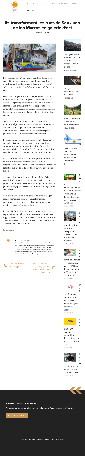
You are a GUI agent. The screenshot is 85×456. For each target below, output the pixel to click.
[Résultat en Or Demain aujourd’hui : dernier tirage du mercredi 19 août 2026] (70, 323)
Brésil (40, 4)
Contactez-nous (17, 415)
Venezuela (62, 4)
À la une (30, 4)
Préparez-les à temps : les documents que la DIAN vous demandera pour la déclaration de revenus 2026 (72, 263)
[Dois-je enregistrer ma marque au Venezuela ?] (72, 83)
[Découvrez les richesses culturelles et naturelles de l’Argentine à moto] (72, 143)
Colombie (50, 4)
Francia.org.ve (30, 439)
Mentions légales (43, 439)
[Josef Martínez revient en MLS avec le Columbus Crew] (70, 360)
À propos (74, 4)
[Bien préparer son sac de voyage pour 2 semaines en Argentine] (72, 113)
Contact (31, 10)
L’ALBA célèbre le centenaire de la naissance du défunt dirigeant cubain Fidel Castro (72, 297)
